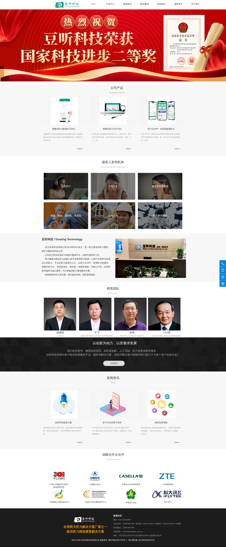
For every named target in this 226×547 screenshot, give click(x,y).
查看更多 (114, 363)
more (80, 149)
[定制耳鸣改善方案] (64, 404)
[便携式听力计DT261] (113, 111)
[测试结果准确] (162, 404)
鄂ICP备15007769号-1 (117, 540)
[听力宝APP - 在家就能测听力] (162, 111)
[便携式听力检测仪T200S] (64, 111)
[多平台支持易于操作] (113, 404)
